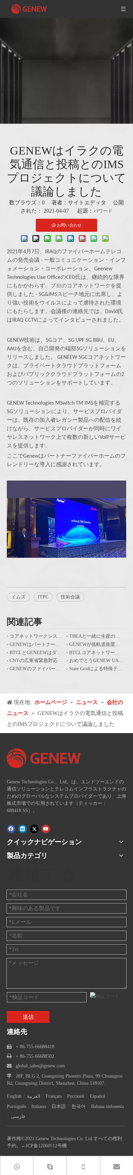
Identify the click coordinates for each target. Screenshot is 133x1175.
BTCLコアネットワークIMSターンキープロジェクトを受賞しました (96, 652)
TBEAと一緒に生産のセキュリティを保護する (96, 636)
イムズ (18, 596)
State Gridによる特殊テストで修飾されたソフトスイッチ (96, 668)
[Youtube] (46, 829)
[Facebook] (11, 829)
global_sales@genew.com (40, 1065)
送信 (28, 1017)
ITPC (43, 596)
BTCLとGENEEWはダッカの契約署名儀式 (37, 652)
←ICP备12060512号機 (44, 1145)
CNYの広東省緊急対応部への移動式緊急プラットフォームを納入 (37, 660)
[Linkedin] (22, 829)
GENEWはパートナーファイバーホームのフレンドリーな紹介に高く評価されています (37, 644)
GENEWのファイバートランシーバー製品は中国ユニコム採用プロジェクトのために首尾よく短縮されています (37, 668)
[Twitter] (34, 829)
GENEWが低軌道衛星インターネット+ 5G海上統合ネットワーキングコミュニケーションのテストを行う (96, 644)
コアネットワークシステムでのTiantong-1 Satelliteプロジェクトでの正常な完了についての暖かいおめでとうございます (37, 636)
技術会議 (70, 596)
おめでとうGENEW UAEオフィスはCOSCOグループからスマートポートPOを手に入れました (96, 660)
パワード (103, 211)
